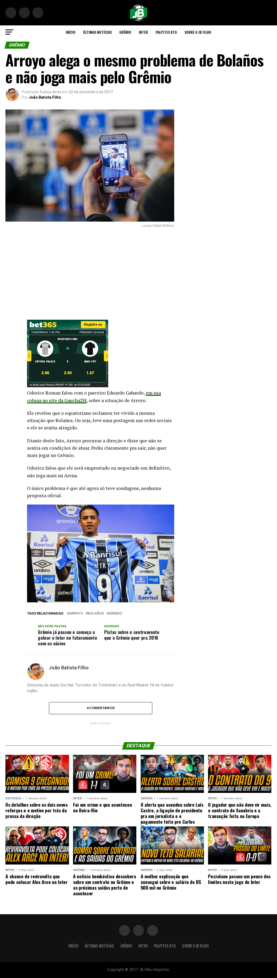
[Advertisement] (89, 274)
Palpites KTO (166, 32)
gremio (115, 613)
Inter (143, 32)
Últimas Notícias (97, 32)
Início (70, 32)
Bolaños (96, 613)
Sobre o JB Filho (197, 32)
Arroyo (76, 613)
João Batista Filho (45, 97)
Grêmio (125, 32)
